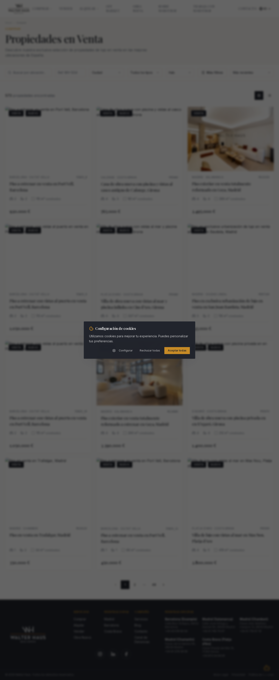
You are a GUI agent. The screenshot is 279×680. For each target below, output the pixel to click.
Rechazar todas (150, 350)
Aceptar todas (177, 350)
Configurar (126, 350)
